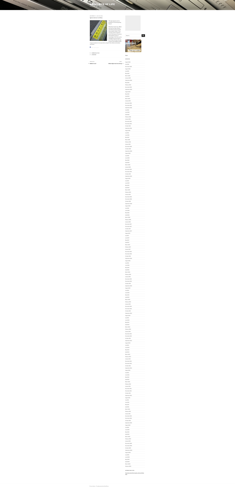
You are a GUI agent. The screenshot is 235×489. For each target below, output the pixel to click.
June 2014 (127, 320)
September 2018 (128, 203)
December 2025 (128, 66)
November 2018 (128, 199)
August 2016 (127, 260)
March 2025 (127, 75)
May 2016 (127, 267)
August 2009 (128, 452)
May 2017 (127, 240)
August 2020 (127, 153)
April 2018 (127, 215)
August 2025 (127, 68)
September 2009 (128, 450)
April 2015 (127, 297)
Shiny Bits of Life (102, 4)
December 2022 (128, 103)
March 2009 (127, 463)
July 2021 (127, 132)
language (94, 55)
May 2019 (127, 185)
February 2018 (128, 219)
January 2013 (128, 358)
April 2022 (127, 114)
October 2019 (128, 173)
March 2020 (127, 164)
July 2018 (127, 208)
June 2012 (127, 374)
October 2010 (128, 420)
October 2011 (128, 393)
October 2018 (128, 201)
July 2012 (127, 372)
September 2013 (128, 340)
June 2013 (127, 347)
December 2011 (128, 388)
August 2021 (127, 130)
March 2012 (127, 381)
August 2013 (127, 342)
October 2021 (128, 125)
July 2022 (127, 109)
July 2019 (127, 180)
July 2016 (127, 262)
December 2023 (128, 87)
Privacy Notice (92, 486)
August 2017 (127, 233)
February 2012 (128, 384)
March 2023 (127, 98)
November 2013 (128, 336)
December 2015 (128, 278)
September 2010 (128, 422)
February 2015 (128, 301)
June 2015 (127, 292)
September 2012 (128, 368)
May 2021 (127, 137)
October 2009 (128, 448)
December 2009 (128, 443)
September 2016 (128, 258)
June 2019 (127, 183)
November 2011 (128, 390)
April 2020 (127, 162)
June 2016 (127, 265)
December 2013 (128, 333)
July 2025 (127, 71)
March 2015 (127, 299)
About (126, 55)
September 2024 (128, 80)
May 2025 (127, 73)
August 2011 (127, 397)
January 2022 (128, 119)
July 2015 (127, 290)
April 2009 (127, 461)
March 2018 (127, 217)
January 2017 (128, 249)
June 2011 (127, 402)
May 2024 (127, 82)
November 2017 (128, 226)
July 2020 (127, 155)
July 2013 (127, 345)
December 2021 (128, 121)
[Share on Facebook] (90, 47)
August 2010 (127, 425)
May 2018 (127, 212)
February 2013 (128, 356)
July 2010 (127, 427)
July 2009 (127, 454)
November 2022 (128, 105)
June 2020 (127, 157)
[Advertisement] (133, 23)
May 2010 (127, 432)
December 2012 (128, 361)
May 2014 (127, 322)
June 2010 (127, 429)
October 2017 (128, 228)
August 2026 (127, 62)
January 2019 (128, 194)
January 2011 (127, 413)
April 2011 (127, 406)
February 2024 (128, 84)
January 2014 (128, 331)
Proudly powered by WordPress (102, 486)
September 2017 (128, 230)
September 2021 (128, 128)
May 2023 (127, 93)
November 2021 (128, 123)
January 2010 (128, 441)
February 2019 (128, 192)
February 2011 (128, 411)
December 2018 (128, 196)
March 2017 (127, 244)
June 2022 (127, 112)
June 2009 (127, 457)
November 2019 (128, 171)
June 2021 (127, 135)
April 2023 (127, 96)
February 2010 (128, 438)
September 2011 (128, 395)
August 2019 (127, 178)
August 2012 (127, 370)
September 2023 (128, 89)
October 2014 (128, 310)
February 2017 (128, 246)
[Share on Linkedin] (96, 48)
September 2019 (128, 176)
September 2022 (128, 107)
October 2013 (128, 338)
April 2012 (127, 379)
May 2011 (127, 404)
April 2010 (127, 434)
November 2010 (128, 418)
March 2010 (127, 436)
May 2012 (127, 377)
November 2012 (128, 363)
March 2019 (127, 189)
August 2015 (127, 288)
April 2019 (127, 187)
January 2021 (128, 144)
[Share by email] (97, 48)
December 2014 (128, 306)
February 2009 (128, 466)
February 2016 (128, 274)
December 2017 (128, 224)
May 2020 (127, 160)
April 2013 (127, 352)
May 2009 (127, 459)
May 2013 (127, 349)
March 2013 (127, 354)
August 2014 (127, 315)
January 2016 (128, 276)
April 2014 (127, 324)
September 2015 (128, 285)
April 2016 (127, 269)
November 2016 (128, 253)
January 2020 (128, 167)
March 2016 (127, 272)
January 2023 (128, 100)
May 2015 (127, 294)
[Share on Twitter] (92, 48)
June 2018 (127, 210)
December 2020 (128, 146)
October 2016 (128, 256)
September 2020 (128, 151)
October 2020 (128, 148)
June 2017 (127, 237)
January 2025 (128, 77)
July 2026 (127, 64)
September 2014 (128, 313)
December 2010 (128, 415)
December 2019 (128, 169)
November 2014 (128, 308)
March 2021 (127, 139)
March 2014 (127, 326)
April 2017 (127, 242)
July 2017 (127, 235)
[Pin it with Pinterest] (94, 48)
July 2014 (127, 317)
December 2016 (128, 251)
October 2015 (128, 283)
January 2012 (128, 386)
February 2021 (128, 141)
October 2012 (128, 365)
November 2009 (128, 445)
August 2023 (127, 91)
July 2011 (127, 399)
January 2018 (128, 221)
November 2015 (128, 281)
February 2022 (128, 116)
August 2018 (127, 205)
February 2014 (128, 329)
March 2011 (127, 409)
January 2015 (128, 304)
